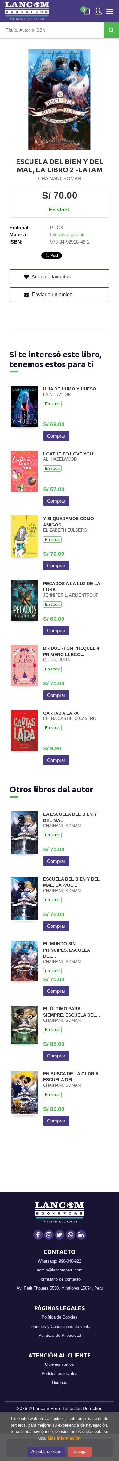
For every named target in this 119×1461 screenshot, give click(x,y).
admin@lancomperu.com (60, 1270)
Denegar (80, 1451)
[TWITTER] (59, 1235)
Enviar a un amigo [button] (51, 294)
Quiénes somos (59, 1364)
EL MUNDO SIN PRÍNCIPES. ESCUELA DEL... (66, 950)
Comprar (56, 436)
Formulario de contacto (59, 1279)
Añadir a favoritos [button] (50, 276)
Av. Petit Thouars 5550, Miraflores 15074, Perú (60, 1288)
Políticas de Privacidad (59, 1335)
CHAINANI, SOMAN (59, 178)
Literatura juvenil (67, 234)
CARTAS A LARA (61, 713)
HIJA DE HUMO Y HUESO (69, 388)
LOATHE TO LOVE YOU (68, 453)
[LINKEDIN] (81, 1235)
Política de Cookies (59, 1317)
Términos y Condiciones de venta (59, 1326)
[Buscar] (111, 30)
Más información (64, 1438)
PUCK (56, 227)
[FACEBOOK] (38, 1235)
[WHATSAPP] (70, 1235)
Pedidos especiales (59, 1373)
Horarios (59, 1382)
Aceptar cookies (46, 1451)
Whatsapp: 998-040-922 (59, 1261)
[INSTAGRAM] (49, 1235)
